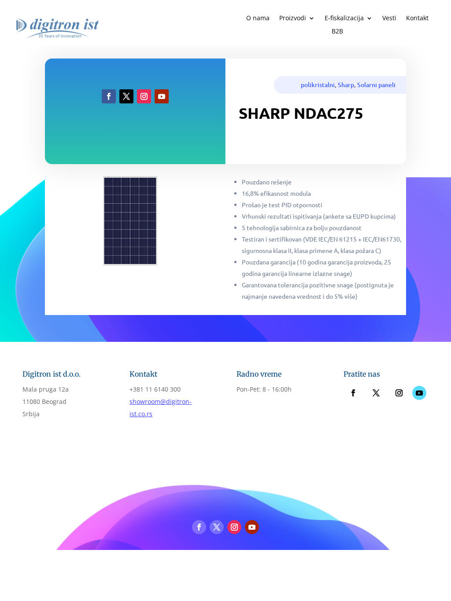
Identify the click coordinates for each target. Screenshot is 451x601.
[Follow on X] (126, 96)
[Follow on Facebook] (109, 96)
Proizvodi (292, 18)
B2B (337, 31)
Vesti (389, 18)
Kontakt (417, 18)
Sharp (346, 85)
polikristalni (318, 85)
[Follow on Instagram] (144, 96)
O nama (258, 18)
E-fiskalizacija (344, 18)
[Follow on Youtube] (162, 96)
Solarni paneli (376, 85)
